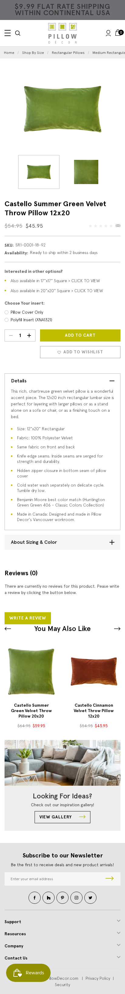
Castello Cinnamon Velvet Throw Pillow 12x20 (94, 711)
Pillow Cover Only (27, 312)
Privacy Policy (98, 978)
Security (62, 984)
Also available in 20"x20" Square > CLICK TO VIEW (57, 290)
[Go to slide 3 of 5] (8, 628)
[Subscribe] (109, 879)
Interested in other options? (33, 271)
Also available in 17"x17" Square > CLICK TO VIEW (55, 280)
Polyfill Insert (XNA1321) (31, 319)
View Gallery (56, 817)
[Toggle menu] (8, 33)
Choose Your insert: (25, 303)
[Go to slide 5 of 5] (117, 628)
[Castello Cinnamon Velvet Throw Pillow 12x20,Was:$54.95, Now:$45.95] (93, 671)
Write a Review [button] (27, 618)
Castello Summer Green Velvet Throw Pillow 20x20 (31, 711)
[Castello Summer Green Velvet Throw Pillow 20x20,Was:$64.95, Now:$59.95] (31, 671)
